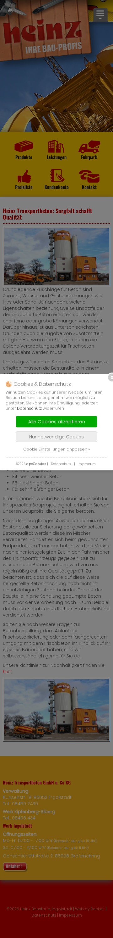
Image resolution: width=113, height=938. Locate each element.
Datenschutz (29, 408)
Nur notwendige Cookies (56, 436)
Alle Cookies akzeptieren (56, 421)
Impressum (87, 463)
